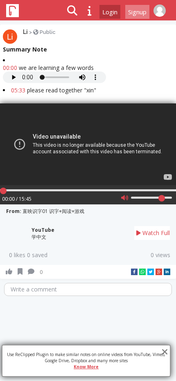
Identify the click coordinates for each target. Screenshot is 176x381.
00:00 (10, 68)
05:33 (18, 90)
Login (109, 12)
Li (25, 32)
